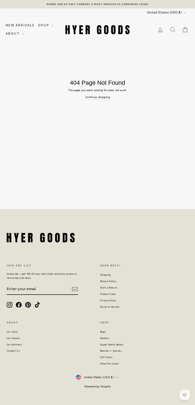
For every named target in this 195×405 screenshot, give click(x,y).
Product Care (108, 294)
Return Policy (108, 281)
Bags (103, 331)
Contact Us (13, 350)
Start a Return (108, 287)
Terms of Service (110, 306)
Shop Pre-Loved (109, 363)
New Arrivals (20, 25)
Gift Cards (106, 357)
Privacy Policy (108, 300)
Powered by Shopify (97, 386)
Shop (44, 25)
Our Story (12, 331)
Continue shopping (97, 97)
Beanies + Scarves (111, 350)
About (13, 33)
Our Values (13, 338)
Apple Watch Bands (111, 344)
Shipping (105, 274)
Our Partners (14, 344)
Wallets (104, 338)
